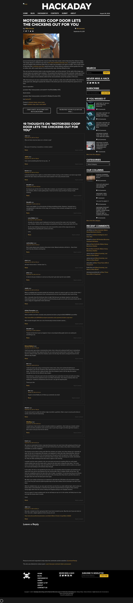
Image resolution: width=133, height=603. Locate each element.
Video (39, 581)
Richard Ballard (29, 346)
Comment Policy (72, 561)
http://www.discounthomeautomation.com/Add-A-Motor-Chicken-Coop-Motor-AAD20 (48, 516)
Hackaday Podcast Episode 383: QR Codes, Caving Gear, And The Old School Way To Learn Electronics (103, 211)
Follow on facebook (88, 83)
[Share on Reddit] (30, 31)
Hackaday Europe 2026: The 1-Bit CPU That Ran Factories (102, 135)
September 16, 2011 (79, 31)
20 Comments (102, 130)
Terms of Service (88, 591)
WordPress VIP (69, 595)
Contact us (98, 83)
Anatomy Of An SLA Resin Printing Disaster (102, 104)
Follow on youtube (93, 83)
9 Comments (101, 109)
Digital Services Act (97, 591)
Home (25, 13)
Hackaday (67, 6)
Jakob (26, 157)
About (73, 13)
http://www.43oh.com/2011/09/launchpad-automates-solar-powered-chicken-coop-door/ (48, 317)
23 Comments (102, 119)
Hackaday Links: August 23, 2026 (101, 194)
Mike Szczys (30, 28)
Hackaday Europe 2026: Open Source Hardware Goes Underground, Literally (102, 145)
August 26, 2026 (105, 13)
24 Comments (102, 139)
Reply (26, 150)
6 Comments (101, 218)
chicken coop (31, 104)
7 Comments (101, 152)
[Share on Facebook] (24, 31)
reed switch (42, 104)
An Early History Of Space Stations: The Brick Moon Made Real (103, 125)
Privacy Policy (80, 591)
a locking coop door (38, 66)
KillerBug (29, 422)
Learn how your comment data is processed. (58, 564)
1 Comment (101, 198)
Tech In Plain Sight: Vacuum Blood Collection (102, 186)
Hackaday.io (43, 13)
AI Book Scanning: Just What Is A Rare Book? (102, 176)
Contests (55, 13)
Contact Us (42, 588)
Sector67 (28, 99)
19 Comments (80, 28)
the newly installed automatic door (58, 63)
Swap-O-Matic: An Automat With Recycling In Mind (36, 110)
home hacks (41, 102)
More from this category (93, 154)
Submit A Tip (42, 583)
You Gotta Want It (102, 201)
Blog (33, 13)
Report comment (79, 150)
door (37, 104)
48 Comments (102, 180)
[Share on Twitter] (26, 31)
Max (88, 249)
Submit (65, 13)
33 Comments (102, 190)
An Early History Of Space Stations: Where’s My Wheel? (103, 114)
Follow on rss (96, 83)
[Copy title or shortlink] (33, 31)
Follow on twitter (90, 83)
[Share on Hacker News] (28, 31)
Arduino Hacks (33, 102)
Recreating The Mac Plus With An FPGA (70, 110)
